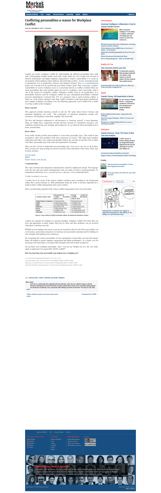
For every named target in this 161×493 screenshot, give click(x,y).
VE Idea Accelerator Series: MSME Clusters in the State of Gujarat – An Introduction (117, 49)
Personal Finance (58, 14)
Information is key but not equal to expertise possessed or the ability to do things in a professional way (117, 212)
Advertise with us (72, 441)
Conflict (41, 278)
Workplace (61, 278)
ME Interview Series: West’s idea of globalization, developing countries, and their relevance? (118, 45)
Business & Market (32, 14)
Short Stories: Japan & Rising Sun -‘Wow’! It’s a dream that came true (117, 119)
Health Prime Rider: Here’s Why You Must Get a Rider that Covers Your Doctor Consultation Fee (117, 86)
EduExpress (105, 129)
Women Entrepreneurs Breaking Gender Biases (114, 56)
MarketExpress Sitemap (74, 445)
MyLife (78, 14)
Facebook (31, 443)
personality (54, 278)
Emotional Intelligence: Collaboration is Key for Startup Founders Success (118, 25)
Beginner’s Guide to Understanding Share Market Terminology (118, 155)
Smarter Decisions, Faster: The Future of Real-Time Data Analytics (117, 134)
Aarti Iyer (28, 28)
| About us (131, 14)
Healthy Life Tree (107, 64)
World (53, 447)
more (28, 289)
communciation (33, 278)
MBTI (27, 157)
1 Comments (47, 28)
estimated (47, 97)
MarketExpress (30, 487)
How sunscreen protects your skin (113, 68)
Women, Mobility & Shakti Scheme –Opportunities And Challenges (116, 115)
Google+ (31, 445)
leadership (47, 278)
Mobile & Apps (31, 439)
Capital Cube (90, 443)
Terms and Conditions (74, 443)
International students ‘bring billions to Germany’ (115, 153)
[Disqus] (61, 332)
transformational (92, 83)
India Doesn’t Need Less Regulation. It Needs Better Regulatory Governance (120, 165)
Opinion (85, 14)
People (48, 14)
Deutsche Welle (91, 439)
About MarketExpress (74, 439)
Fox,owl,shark (30, 155)
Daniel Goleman (88, 111)
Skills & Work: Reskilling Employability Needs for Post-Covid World (118, 53)
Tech (42, 14)
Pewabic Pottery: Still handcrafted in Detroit (117, 96)
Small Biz (53, 445)
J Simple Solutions (130, 487)
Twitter (31, 447)
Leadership (69, 14)
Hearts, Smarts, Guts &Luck (35, 159)
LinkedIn (31, 441)
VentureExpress (106, 20)
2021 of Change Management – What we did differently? (117, 59)
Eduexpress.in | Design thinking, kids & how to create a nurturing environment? (116, 123)
